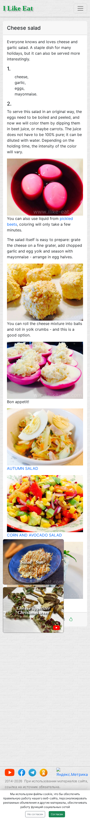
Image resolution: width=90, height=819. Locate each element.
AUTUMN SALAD (22, 468)
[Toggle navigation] (80, 8)
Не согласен (35, 814)
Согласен (57, 814)
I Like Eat (18, 8)
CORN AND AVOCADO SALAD (34, 535)
